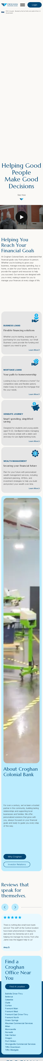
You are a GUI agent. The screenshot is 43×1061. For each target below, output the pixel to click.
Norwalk (9, 1032)
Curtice (8, 1005)
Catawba (9, 999)
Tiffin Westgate (12, 1050)
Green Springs (11, 1020)
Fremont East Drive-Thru (16, 1014)
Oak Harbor (10, 1035)
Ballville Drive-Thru (14, 993)
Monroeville (10, 1029)
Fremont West (11, 1011)
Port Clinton (10, 1041)
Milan (7, 1026)
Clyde (7, 1002)
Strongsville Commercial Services (20, 1044)
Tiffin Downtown (12, 1047)
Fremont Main (11, 1008)
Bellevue (9, 996)
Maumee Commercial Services (19, 1023)
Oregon (8, 1038)
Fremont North (12, 1017)
